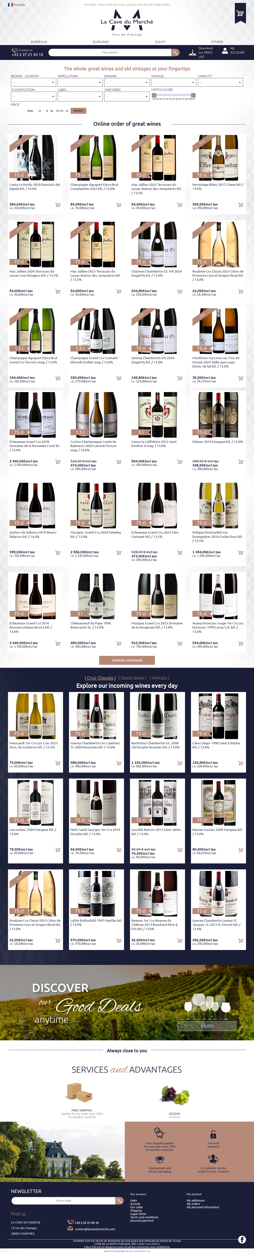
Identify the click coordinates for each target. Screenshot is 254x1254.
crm (148, 1251)
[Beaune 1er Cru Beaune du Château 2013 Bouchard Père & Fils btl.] (157, 915)
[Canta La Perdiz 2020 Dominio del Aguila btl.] (35, 179)
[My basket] (240, 13)
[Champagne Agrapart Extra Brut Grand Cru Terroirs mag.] (35, 352)
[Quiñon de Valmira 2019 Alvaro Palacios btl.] (35, 527)
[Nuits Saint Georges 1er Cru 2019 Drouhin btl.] (96, 824)
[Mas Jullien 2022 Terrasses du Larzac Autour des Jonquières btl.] (157, 179)
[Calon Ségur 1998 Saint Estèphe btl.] (218, 738)
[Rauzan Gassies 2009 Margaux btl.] (218, 824)
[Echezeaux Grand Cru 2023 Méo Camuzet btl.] (157, 527)
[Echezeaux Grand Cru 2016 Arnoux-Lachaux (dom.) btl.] (35, 618)
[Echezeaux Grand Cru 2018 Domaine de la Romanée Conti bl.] (35, 436)
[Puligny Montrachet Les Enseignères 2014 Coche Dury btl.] (218, 527)
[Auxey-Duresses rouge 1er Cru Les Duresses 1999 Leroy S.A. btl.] (218, 618)
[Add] (58, 204)
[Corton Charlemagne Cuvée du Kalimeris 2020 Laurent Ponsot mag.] (96, 436)
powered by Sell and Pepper (115, 1251)
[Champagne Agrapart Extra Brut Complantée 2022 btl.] (96, 179)
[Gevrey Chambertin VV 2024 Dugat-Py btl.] (157, 352)
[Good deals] (207, 1012)
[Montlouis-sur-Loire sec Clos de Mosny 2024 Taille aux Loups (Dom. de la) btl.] (218, 352)
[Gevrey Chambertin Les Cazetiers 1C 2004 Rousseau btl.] (96, 738)
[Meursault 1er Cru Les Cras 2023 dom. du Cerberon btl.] (35, 738)
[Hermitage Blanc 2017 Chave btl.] (218, 179)
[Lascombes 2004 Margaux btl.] (35, 824)
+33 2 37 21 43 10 (87, 1222)
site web (129, 1251)
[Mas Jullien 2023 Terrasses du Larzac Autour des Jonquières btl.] (96, 266)
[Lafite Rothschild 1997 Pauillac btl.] (96, 915)
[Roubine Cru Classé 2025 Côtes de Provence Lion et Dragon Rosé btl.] (218, 266)
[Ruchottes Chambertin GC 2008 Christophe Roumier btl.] (157, 738)
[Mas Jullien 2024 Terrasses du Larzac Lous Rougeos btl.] (35, 266)
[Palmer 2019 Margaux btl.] (218, 436)
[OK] (175, 52)
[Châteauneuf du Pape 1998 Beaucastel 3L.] (96, 618)
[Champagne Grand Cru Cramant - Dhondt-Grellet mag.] (96, 352)
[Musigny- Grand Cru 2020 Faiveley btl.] (96, 527)
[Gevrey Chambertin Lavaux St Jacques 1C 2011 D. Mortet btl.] (218, 915)
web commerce (140, 1251)
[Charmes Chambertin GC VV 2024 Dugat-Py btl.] (157, 266)
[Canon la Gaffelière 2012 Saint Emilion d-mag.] (157, 436)
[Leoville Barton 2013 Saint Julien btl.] (157, 824)
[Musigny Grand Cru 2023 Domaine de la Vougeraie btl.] (157, 618)
